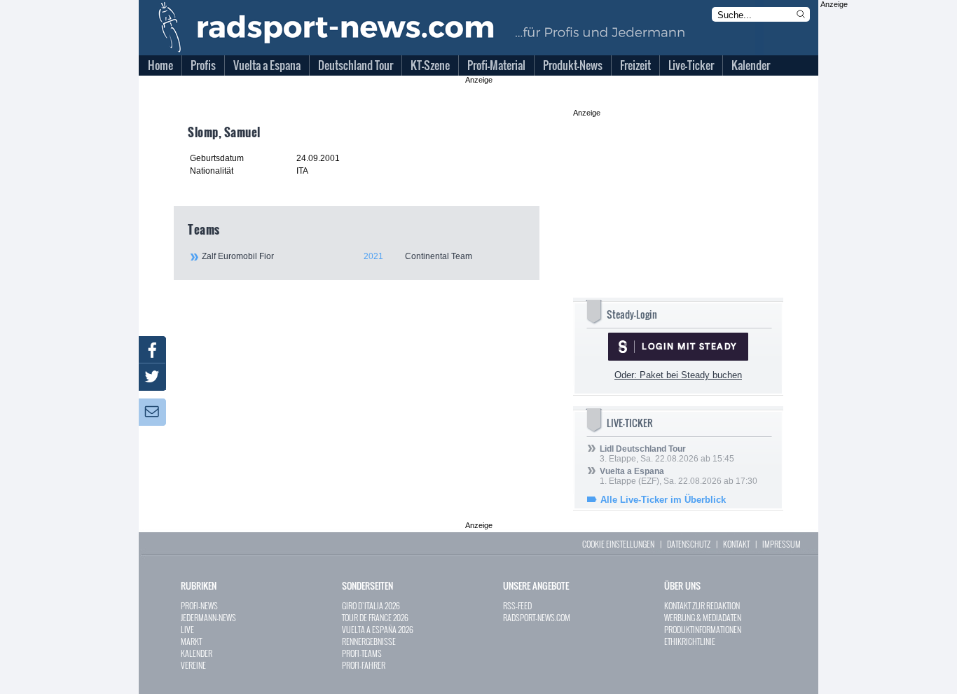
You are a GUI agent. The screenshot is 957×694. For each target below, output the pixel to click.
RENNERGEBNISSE (369, 641)
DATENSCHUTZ (688, 544)
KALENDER (196, 653)
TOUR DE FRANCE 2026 (375, 617)
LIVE (187, 629)
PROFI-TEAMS (362, 653)
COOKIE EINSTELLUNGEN (618, 544)
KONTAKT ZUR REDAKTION (702, 605)
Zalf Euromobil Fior (337, 256)
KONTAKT (736, 544)
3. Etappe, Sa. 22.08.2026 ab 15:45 (667, 454)
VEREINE (193, 665)
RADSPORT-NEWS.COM (536, 617)
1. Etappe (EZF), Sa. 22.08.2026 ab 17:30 (678, 476)
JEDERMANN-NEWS (208, 617)
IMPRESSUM (781, 544)
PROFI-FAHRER (363, 665)
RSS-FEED (517, 605)
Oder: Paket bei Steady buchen (678, 375)
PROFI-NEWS (199, 605)
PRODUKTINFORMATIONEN (702, 629)
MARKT (191, 641)
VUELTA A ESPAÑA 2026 (377, 629)
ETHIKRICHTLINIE (689, 641)
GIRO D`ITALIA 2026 (371, 605)
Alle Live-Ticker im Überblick (663, 499)
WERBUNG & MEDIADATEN (702, 617)
